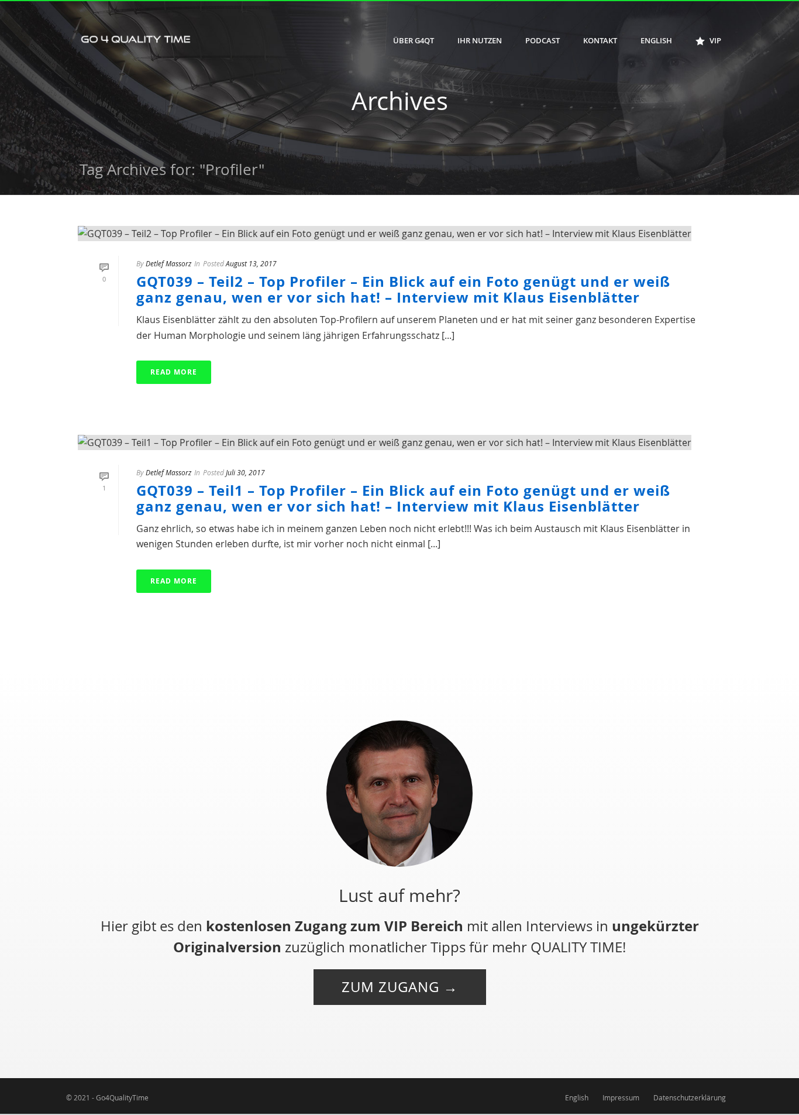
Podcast (542, 40)
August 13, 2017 (251, 263)
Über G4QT (413, 40)
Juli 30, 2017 (245, 472)
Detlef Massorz (168, 263)
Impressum (620, 1097)
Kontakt (600, 40)
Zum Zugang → (400, 986)
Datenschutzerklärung (689, 1097)
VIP (715, 40)
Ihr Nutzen (479, 40)
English (656, 40)
